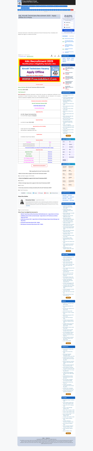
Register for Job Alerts (39, 165)
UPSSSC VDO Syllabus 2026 (68, 416)
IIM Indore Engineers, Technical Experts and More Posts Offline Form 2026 (68, 219)
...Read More (28, 205)
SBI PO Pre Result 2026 (67, 311)
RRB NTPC (64, 61)
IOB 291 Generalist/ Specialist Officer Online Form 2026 (67, 101)
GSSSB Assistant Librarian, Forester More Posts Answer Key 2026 (68, 358)
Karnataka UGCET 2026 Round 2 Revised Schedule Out (69, 41)
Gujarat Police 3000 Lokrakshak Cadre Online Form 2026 (68, 210)
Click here (50, 151)
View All (68, 135)
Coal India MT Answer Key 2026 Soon (69, 52)
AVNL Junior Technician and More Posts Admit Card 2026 (68, 265)
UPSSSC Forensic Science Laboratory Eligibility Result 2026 (68, 321)
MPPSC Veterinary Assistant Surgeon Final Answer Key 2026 (68, 362)
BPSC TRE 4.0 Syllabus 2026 (68, 410)
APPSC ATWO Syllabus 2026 (68, 411)
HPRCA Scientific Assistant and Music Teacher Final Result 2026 (68, 338)
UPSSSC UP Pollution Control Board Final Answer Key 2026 (68, 385)
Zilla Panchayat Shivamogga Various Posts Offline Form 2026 (68, 227)
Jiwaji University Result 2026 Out (69, 49)
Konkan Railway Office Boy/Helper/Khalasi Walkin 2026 (68, 239)
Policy (43, 438)
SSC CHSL (68, 58)
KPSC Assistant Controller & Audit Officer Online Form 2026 (68, 245)
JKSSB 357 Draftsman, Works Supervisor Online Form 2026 (69, 45)
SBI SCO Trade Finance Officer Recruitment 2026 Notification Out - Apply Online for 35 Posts (40, 214)
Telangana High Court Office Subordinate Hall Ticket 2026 (68, 286)
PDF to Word (64, 198)
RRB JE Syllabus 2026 (67, 430)
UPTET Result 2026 (67, 340)
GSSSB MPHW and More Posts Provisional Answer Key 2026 (68, 377)
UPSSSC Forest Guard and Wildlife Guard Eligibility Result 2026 (68, 324)
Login (71, 32)
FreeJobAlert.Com (29, 1)
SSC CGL (64, 58)
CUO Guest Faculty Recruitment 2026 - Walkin (30, 222)
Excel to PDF (70, 195)
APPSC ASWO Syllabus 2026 (68, 412)
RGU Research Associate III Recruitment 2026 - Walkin (32, 224)
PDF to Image (72, 200)
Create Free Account (68, 30)
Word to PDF (64, 195)
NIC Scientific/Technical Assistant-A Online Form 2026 (68, 122)
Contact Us (48, 438)
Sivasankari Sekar (22, 56)
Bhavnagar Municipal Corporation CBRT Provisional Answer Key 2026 (68, 355)
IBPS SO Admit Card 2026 (68, 273)
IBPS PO (72, 58)
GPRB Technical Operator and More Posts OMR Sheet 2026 (68, 373)
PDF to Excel (70, 198)
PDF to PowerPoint (65, 200)
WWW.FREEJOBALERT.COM (39, 105)
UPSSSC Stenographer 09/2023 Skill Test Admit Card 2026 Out (68, 280)
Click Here (50, 162)
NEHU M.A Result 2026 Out (69, 38)
